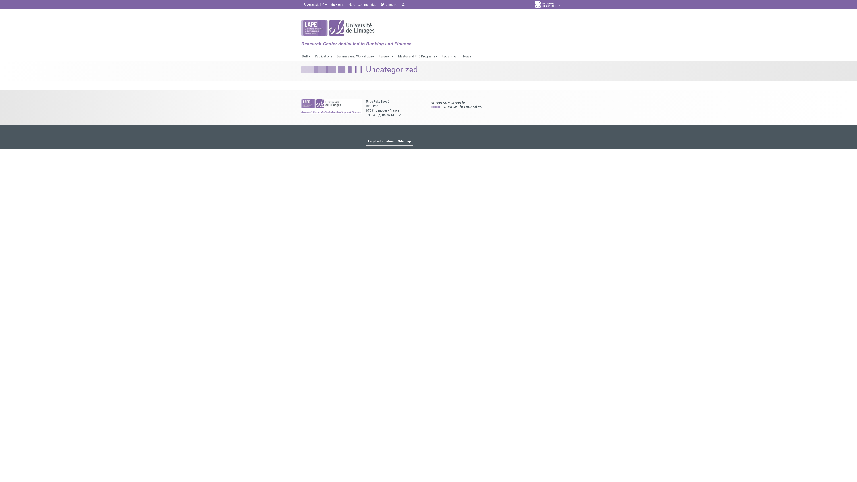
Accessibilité (315, 4)
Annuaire (390, 4)
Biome (339, 4)
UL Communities (364, 4)
